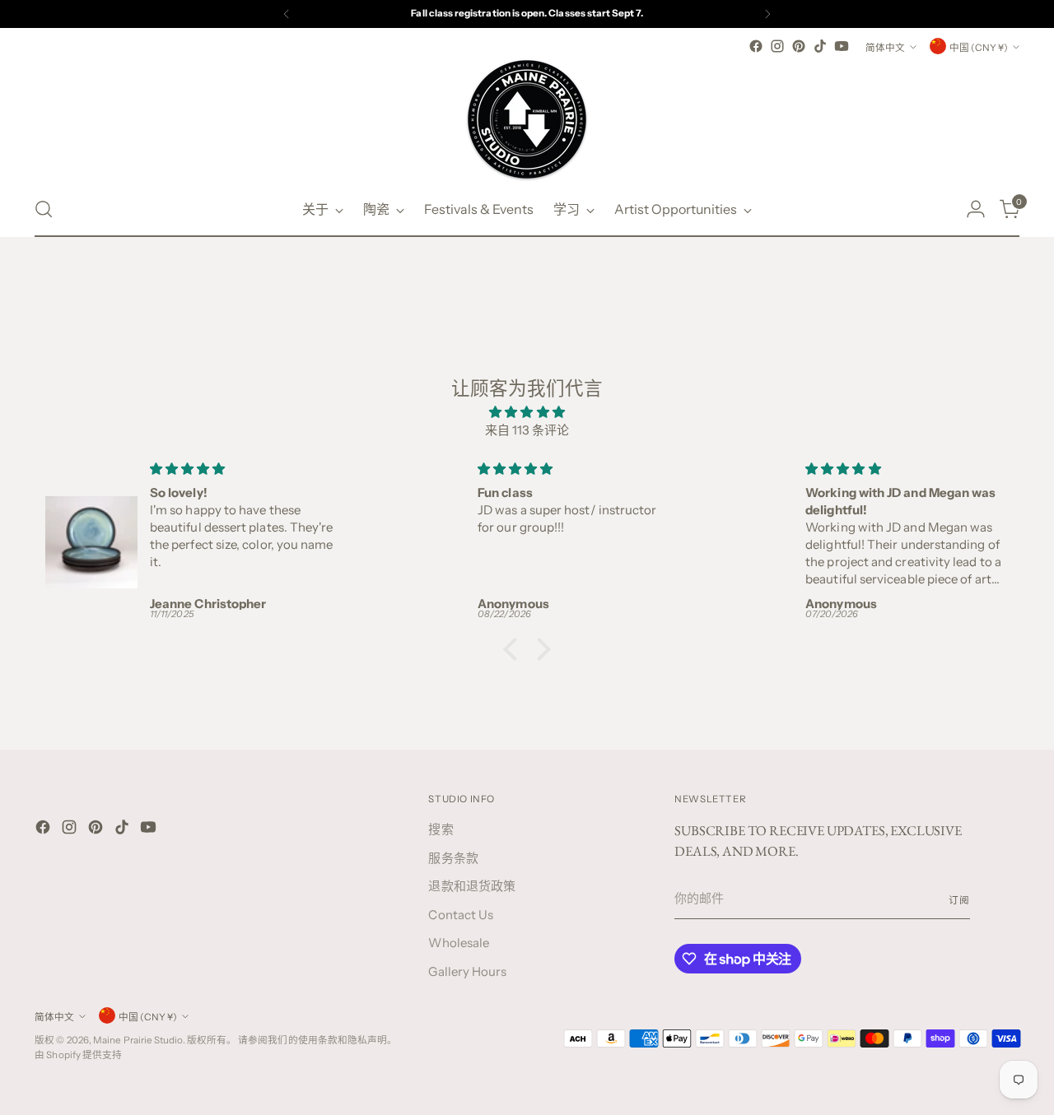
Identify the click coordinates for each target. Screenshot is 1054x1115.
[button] (514, 649)
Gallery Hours (467, 971)
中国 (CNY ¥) (978, 47)
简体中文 (885, 47)
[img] (527, 412)
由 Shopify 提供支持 (78, 1055)
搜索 (440, 829)
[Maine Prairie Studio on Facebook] (756, 46)
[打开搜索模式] (43, 209)
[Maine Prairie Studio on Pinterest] (798, 46)
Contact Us (460, 914)
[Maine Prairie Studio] (527, 119)
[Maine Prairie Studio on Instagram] (777, 46)
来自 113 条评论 (527, 430)
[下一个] (767, 14)
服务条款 (453, 858)
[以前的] (286, 14)
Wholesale (458, 942)
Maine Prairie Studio (138, 1040)
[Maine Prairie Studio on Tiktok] (820, 46)
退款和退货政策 (471, 886)
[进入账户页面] (975, 209)
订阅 (959, 900)
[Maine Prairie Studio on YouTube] (841, 46)
